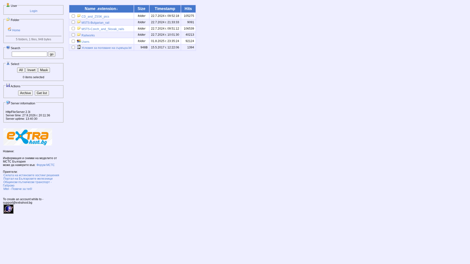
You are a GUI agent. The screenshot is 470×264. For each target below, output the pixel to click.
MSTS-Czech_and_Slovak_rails (102, 29)
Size (141, 9)
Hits (188, 9)
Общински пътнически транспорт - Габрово (27, 183)
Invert (31, 70)
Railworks (88, 35)
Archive (25, 93)
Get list (42, 93)
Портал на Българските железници (28, 178)
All (21, 70)
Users (85, 42)
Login (33, 11)
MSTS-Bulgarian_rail (95, 22)
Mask (44, 70)
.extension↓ (107, 9)
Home (16, 30)
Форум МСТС (45, 165)
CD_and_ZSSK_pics (95, 16)
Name (90, 9)
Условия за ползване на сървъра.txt (106, 48)
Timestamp (165, 9)
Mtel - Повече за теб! (17, 189)
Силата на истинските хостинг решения (31, 175)
